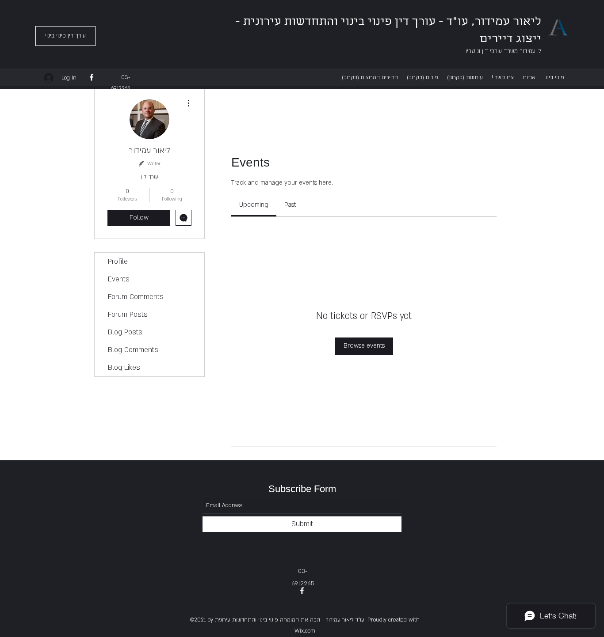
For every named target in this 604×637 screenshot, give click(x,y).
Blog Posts (125, 332)
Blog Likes (124, 367)
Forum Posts (128, 314)
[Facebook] (91, 77)
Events (119, 279)
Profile (118, 261)
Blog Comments (133, 350)
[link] (253, 205)
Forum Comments (136, 297)
